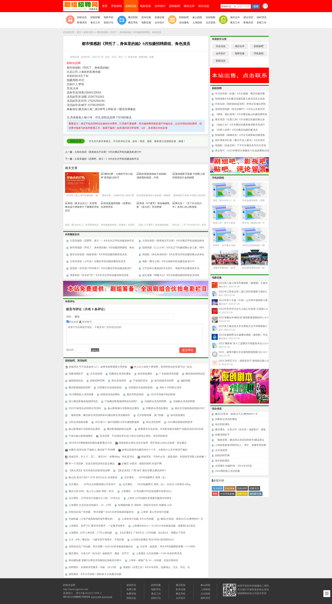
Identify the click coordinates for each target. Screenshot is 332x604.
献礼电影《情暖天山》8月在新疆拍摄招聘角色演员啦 (170, 275)
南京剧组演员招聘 (164, 380)
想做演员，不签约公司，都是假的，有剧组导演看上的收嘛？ (173, 456)
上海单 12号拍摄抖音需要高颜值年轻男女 (149, 498)
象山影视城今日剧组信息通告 (123, 408)
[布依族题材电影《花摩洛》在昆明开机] (255, 189)
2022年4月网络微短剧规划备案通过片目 (90, 442)
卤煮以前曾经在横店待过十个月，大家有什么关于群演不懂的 (154, 449)
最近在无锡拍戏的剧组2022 (190, 408)
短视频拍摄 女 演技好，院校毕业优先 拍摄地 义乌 (145, 505)
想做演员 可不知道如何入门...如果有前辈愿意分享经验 (98, 366)
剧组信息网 (96, 597)
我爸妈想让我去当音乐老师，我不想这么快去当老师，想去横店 (153, 442)
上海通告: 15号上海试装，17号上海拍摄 (90, 532)
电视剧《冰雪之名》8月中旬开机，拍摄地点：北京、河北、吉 (156, 567)
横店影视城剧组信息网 (119, 429)
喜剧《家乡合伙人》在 (224, 200)
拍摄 (69, 80)
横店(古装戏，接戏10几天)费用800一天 (182, 518)
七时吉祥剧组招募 (78, 422)
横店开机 (133, 22)
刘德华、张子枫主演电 (224, 245)
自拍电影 (210, 17)
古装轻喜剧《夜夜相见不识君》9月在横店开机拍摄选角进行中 (103, 152)
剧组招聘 (242, 488)
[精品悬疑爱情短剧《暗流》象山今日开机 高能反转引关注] (255, 257)
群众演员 (248, 17)
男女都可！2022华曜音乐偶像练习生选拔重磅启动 (242, 150)
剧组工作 (261, 22)
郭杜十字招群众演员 (170, 387)
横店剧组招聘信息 (195, 373)
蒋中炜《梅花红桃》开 (253, 223)
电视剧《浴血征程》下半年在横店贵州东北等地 (240, 145)
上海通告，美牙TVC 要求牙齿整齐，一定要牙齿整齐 (97, 525)
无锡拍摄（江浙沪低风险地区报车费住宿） (92, 518)
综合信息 (203, 5)
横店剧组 (133, 17)
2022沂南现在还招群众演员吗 (85, 408)
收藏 (151, 57)
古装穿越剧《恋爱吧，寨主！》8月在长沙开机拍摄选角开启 (102, 158)
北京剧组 (210, 22)
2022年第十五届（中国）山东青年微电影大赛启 (243, 300)
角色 (78, 117)
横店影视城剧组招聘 (79, 387)
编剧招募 (185, 380)
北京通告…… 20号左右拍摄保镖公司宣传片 (92, 484)
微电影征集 (256, 493)
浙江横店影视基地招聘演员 (83, 401)
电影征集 (145, 5)
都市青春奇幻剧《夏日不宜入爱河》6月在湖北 (240, 140)
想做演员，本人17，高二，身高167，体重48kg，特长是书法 (101, 456)
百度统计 (68, 593)
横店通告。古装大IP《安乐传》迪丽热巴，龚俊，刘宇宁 (99, 553)
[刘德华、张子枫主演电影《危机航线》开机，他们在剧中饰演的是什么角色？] (225, 234)
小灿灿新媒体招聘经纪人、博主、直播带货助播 (240, 445)
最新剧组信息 (76, 380)
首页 (105, 5)
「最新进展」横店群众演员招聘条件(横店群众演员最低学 (99, 415)
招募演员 (254, 488)
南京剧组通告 (145, 373)
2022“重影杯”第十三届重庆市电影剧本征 (244, 343)
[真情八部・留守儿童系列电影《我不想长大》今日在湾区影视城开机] (225, 212)
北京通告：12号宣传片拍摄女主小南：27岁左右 (94, 498)
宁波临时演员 (140, 380)
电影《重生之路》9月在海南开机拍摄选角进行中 (168, 261)
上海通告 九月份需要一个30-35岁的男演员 (159, 553)
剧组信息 (131, 5)
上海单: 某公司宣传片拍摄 (155, 512)
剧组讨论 (108, 22)
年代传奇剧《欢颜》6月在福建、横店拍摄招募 (240, 93)
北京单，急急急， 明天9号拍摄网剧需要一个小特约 (167, 546)
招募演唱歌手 (76, 373)
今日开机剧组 (227, 493)
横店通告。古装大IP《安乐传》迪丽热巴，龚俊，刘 (241, 429)
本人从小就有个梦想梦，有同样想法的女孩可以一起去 (163, 366)
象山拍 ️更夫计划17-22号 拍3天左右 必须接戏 (93, 477)
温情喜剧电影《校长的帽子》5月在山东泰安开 (240, 109)
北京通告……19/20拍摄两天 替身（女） (145, 477)
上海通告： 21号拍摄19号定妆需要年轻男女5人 (146, 491)
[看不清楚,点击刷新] (95, 350)
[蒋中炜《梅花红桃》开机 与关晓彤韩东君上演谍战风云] (255, 212)
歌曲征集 (159, 17)
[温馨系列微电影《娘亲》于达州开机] (225, 257)
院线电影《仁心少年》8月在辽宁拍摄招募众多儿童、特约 (173, 247)
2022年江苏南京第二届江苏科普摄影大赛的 (243, 291)
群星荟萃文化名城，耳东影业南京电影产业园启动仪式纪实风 (171, 429)
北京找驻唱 (96, 373)
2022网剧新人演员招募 (81, 394)
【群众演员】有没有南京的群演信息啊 (89, 470)
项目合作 (189, 5)
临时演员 (261, 17)
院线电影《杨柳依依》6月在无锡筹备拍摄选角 (240, 135)
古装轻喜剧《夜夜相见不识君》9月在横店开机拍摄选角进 (173, 240)
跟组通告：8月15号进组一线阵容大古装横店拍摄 (95, 574)
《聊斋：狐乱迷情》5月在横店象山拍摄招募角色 (241, 114)
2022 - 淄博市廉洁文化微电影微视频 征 (243, 352)
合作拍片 (160, 5)
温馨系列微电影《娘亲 (224, 267)
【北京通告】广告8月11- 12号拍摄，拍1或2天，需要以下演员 (152, 532)
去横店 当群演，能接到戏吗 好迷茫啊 (142, 463)
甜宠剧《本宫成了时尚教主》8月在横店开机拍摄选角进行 (101, 268)
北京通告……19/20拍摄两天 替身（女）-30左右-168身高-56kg (156, 484)
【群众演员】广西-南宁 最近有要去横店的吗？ (142, 470)
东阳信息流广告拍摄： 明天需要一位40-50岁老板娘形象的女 (101, 512)
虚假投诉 (131, 585)
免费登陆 (131, 593)
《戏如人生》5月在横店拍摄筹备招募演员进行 (240, 124)
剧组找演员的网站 (110, 394)
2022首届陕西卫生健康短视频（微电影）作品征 (243, 334)
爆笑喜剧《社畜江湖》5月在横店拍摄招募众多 (240, 119)
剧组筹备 (230, 488)
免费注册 (131, 589)
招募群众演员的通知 (120, 373)
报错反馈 (75, 141)
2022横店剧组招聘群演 (180, 422)
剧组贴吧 (174, 5)
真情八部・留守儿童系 (224, 223)
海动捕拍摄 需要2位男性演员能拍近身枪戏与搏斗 (95, 560)
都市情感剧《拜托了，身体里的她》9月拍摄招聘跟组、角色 (102, 247)
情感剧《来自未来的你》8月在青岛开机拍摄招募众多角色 (173, 254)
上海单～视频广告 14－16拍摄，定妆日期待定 (153, 560)
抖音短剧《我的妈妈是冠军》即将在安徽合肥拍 (240, 103)
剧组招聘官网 (97, 380)
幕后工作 (95, 22)
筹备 (69, 109)
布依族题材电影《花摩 (253, 200)
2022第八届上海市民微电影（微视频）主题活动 (243, 283)
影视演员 (82, 22)
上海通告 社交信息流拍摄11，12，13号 (90, 505)
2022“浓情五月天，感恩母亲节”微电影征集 (244, 360)
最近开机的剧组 (135, 394)
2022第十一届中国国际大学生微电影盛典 (117, 422)
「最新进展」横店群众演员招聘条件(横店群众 (239, 439)
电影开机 (108, 17)
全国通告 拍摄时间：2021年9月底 (233, 465)
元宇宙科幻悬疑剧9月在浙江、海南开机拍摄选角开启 (170, 268)
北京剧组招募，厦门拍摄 (150, 415)
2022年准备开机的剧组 (163, 394)
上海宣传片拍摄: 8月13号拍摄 (138, 518)
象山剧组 (197, 17)
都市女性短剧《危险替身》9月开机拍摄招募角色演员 (98, 254)
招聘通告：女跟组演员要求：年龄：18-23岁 (92, 567)
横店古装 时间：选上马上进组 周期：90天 (91, 491)
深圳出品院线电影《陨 (253, 245)
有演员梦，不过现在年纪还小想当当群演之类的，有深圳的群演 (134, 435)
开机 (215, 493)
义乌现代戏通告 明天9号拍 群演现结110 (152, 539)
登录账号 (86, 321)
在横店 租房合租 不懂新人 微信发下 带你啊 (92, 449)
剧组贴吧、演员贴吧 (76, 360)
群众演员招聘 (119, 380)
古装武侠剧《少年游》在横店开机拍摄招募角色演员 (98, 261)
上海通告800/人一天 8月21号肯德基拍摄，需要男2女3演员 (163, 525)
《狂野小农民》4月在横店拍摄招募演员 (236, 129)
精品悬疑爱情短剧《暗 (253, 267)
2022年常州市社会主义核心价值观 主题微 (243, 309)
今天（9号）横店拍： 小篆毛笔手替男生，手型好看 (96, 539)
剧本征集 (146, 17)
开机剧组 (116, 5)
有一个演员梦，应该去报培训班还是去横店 (92, 463)
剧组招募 (95, 17)
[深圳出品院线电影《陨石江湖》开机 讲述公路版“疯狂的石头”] (255, 234)
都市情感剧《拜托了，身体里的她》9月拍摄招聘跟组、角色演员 (129, 32)
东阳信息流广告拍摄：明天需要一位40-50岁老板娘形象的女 (101, 546)
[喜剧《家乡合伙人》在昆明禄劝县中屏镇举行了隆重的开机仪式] (225, 189)
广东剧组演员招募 (169, 373)
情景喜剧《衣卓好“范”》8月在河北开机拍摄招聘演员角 (99, 275)
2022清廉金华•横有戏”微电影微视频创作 (244, 317)
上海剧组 (197, 22)
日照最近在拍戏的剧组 (109, 387)
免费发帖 (143, 57)
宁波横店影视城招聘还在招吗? (121, 401)
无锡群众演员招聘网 (155, 401)
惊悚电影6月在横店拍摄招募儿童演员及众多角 (240, 98)
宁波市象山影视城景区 (81, 435)
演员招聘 (217, 488)
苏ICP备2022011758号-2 (88, 593)
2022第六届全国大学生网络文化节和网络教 (243, 326)
